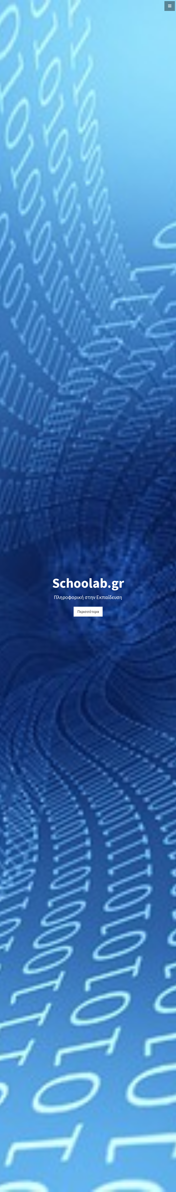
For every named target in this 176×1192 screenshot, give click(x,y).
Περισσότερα (88, 611)
